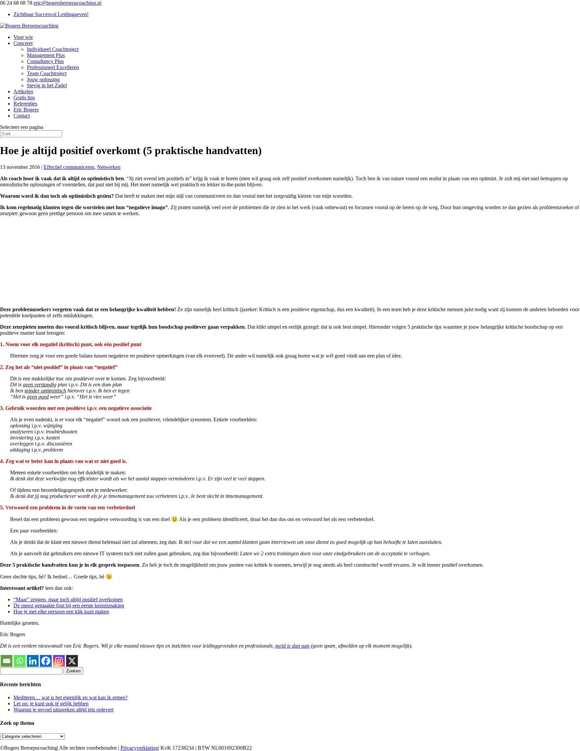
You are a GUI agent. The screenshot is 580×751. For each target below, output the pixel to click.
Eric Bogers (26, 109)
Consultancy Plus (45, 61)
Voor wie (23, 37)
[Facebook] (46, 661)
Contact (21, 116)
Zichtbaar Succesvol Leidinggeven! (51, 14)
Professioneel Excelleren (53, 67)
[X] (72, 661)
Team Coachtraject (46, 73)
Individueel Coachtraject (53, 49)
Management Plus (46, 55)
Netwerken (108, 167)
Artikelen (23, 91)
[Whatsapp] (20, 661)
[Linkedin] (33, 661)
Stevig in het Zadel (47, 85)
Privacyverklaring (139, 748)
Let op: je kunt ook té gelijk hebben (51, 703)
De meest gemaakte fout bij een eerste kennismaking (68, 605)
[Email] (6, 661)
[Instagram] (59, 661)
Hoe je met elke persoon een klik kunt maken (61, 611)
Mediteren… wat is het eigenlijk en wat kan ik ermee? (70, 697)
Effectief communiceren (69, 167)
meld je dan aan (292, 646)
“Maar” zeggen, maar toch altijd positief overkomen (68, 599)
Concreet (23, 43)
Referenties (25, 103)
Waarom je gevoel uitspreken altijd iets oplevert (63, 709)
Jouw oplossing (43, 79)
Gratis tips (24, 97)
